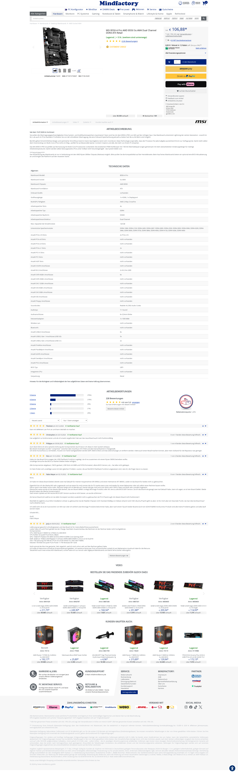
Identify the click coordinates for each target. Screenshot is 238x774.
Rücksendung (126, 677)
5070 (196, 18)
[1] (185, 69)
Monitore (70, 13)
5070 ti (174, 18)
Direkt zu (181, 76)
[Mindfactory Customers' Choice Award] (116, 46)
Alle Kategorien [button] (38, 13)
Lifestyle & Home (155, 13)
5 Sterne (33, 395)
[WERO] (124, 707)
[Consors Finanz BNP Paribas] (96, 707)
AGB (159, 677)
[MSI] (201, 121)
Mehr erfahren (201, 48)
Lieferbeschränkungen (173, 36)
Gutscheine (167, 9)
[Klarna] (53, 707)
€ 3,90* (181, 40)
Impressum (162, 675)
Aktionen (139, 9)
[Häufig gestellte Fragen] (97, 673)
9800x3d (158, 18)
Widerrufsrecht (126, 675)
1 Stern (32, 413)
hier (98, 760)
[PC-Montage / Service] (51, 688)
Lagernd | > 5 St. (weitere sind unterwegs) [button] (126, 37)
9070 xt (166, 18)
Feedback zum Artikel (175, 98)
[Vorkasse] (82, 707)
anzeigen (136, 402)
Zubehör (86, 122)
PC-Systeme (83, 13)
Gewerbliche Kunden (128, 684)
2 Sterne (33, 408)
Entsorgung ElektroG (128, 681)
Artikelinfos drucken (174, 101)
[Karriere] (51, 675)
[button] (37, 46)
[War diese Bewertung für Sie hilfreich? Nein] (205, 426)
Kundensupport (127, 686)
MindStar (92, 9)
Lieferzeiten (125, 679)
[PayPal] (68, 707)
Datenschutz (162, 679)
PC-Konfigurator (75, 9)
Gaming (95, 13)
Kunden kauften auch (103, 122)
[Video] (79, 70)
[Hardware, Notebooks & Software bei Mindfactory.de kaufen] (119, 3)
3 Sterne (33, 404)
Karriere (161, 688)
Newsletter (125, 688)
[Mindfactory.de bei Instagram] (186, 707)
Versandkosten (185, 34)
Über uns (161, 684)
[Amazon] (39, 707)
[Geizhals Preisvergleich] (196, 676)
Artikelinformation (39, 122)
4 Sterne (33, 399)
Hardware (58, 13)
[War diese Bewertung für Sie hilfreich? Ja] (203, 426)
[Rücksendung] (97, 688)
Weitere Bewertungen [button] (118, 555)
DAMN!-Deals (108, 9)
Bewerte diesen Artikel (116, 409)
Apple (169, 13)
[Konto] (195, 3)
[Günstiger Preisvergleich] (196, 681)
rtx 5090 (189, 18)
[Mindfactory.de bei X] (200, 707)
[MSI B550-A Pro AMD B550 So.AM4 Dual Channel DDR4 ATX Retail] (67, 46)
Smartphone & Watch (133, 13)
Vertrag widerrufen (129, 692)
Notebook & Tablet (111, 13)
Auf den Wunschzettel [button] (187, 91)
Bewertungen (129, 41)
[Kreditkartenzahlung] (110, 707)
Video (75, 122)
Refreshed (180, 13)
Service (152, 9)
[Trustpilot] (196, 686)
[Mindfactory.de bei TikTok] (196, 707)
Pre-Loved (124, 9)
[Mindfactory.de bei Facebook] (191, 707)
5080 (181, 18)
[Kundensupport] (184, 2)
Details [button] (44, 592)
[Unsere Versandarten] (156, 707)
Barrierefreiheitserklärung (167, 681)
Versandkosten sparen (175, 96)
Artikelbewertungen (59, 122)
